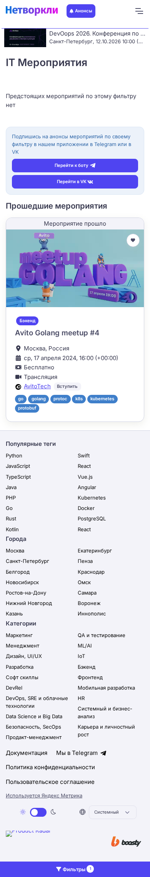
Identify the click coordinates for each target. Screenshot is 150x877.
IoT (81, 656)
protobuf (27, 408)
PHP (11, 498)
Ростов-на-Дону (26, 593)
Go (9, 508)
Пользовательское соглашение (50, 781)
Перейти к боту (71, 165)
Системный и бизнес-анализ (105, 712)
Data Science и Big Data (34, 716)
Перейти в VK (72, 181)
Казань (14, 613)
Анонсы (83, 11)
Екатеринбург (95, 550)
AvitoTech (37, 386)
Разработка (19, 667)
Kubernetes (92, 498)
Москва (15, 550)
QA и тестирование (101, 635)
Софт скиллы (22, 677)
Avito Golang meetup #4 (57, 332)
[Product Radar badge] (52, 842)
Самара (87, 593)
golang (39, 398)
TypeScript (18, 477)
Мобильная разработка (106, 688)
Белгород (18, 572)
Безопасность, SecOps (33, 727)
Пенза (85, 561)
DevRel (14, 688)
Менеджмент (22, 645)
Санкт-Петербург (27, 561)
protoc (60, 398)
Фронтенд (90, 677)
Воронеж (89, 603)
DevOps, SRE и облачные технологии (37, 702)
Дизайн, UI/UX (24, 656)
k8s (79, 398)
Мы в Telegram (77, 752)
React (84, 466)
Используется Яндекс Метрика (44, 795)
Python (14, 455)
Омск (84, 582)
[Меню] (138, 11)
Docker (86, 508)
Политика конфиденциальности (50, 767)
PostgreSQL (92, 518)
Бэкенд (27, 320)
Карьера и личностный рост (106, 731)
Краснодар (91, 572)
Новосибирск (22, 582)
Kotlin (12, 529)
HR (81, 698)
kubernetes (102, 398)
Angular (87, 487)
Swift (84, 455)
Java (11, 487)
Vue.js (85, 477)
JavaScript (18, 466)
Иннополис (92, 613)
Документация (26, 752)
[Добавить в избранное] (133, 240)
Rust (11, 518)
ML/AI (85, 645)
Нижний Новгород (29, 603)
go (20, 398)
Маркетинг (19, 635)
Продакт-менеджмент (34, 737)
